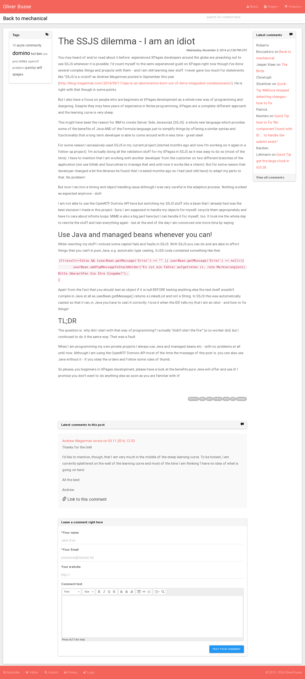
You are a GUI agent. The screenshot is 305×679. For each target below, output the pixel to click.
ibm (202, 398)
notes (217, 398)
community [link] (33, 45)
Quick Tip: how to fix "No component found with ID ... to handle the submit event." (274, 129)
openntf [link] (33, 61)
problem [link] (18, 68)
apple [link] (21, 45)
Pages (271, 6)
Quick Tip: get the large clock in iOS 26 (274, 160)
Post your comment (226, 649)
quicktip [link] (30, 68)
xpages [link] (17, 74)
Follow (33, 672)
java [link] (15, 61)
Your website (71, 567)
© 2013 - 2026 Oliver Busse (284, 672)
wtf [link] (39, 68)
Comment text (71, 584)
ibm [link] (39, 54)
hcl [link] (33, 54)
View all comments (270, 177)
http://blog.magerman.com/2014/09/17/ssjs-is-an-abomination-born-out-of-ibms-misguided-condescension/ (145, 83)
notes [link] (23, 61)
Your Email (70, 549)
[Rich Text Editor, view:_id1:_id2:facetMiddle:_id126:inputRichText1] (152, 616)
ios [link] (45, 54)
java (209, 398)
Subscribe (13, 672)
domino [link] (21, 53)
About (253, 6)
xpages (241, 398)
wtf (233, 398)
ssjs (226, 398)
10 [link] (14, 45)
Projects (294, 6)
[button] (71, 592)
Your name (70, 532)
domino (193, 398)
